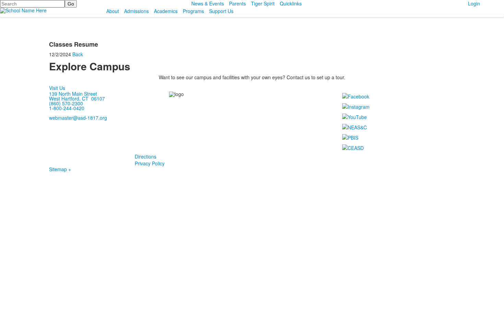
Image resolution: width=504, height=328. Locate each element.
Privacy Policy (150, 163)
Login (474, 3)
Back (77, 54)
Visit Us (57, 87)
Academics (166, 11)
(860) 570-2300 (66, 103)
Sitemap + (60, 169)
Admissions (136, 11)
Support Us (221, 11)
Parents (237, 3)
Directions (145, 156)
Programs (193, 11)
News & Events (207, 3)
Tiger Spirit (263, 3)
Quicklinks (291, 3)
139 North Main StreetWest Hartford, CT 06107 (77, 96)
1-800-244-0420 (66, 108)
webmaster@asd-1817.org (78, 117)
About (112, 11)
